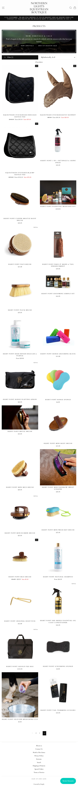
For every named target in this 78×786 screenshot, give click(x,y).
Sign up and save (39, 779)
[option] (39, 18)
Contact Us (39, 749)
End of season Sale (47, 45)
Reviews (39, 759)
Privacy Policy (39, 756)
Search (39, 762)
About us (39, 746)
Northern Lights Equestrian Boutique (39, 7)
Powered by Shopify (39, 784)
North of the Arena (39, 752)
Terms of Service (39, 772)
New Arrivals (27, 45)
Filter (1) (10, 57)
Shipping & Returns (39, 766)
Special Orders (39, 769)
